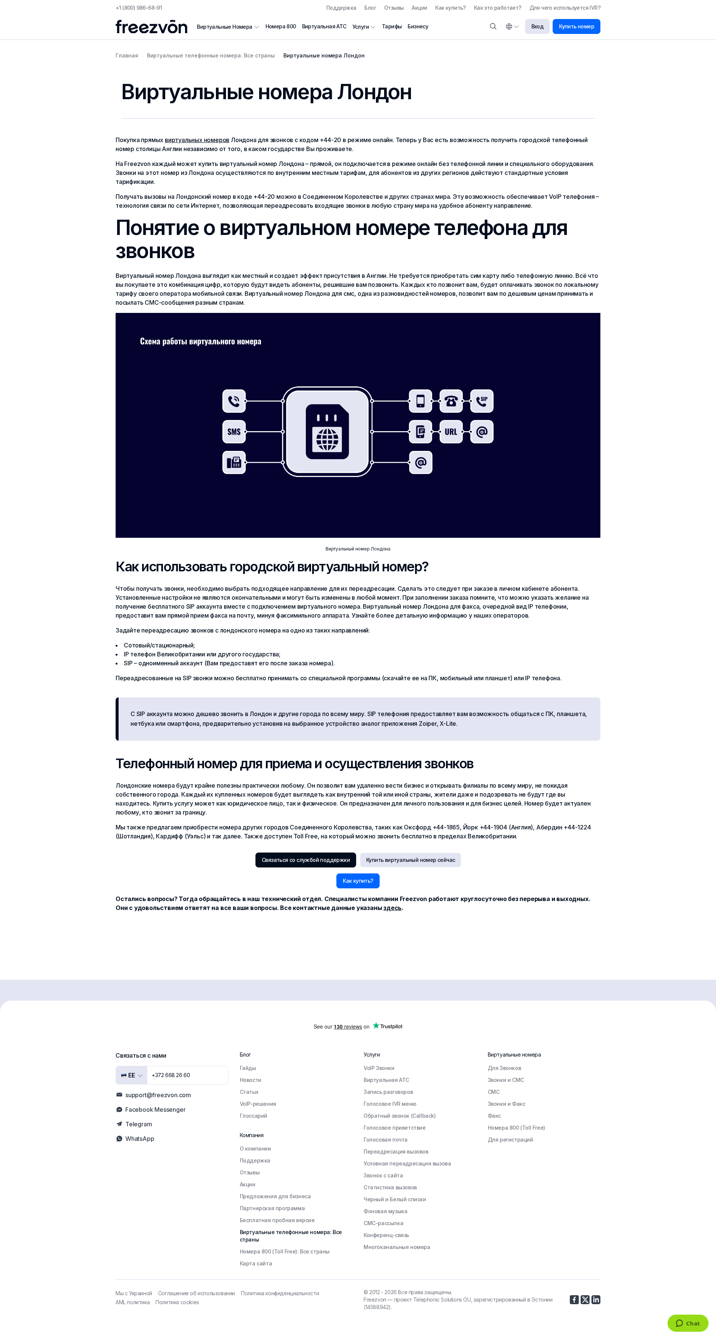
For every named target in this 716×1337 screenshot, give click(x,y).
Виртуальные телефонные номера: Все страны (291, 1236)
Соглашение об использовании (196, 1293)
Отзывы (393, 7)
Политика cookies (177, 1302)
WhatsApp (139, 1138)
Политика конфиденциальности (280, 1293)
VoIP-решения (258, 1104)
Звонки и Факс (506, 1104)
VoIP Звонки (379, 1068)
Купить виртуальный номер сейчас (410, 860)
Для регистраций (510, 1139)
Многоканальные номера (397, 1247)
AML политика (133, 1302)
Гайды (248, 1068)
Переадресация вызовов (396, 1151)
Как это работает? (497, 7)
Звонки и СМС (506, 1080)
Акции (419, 7)
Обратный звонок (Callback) (400, 1115)
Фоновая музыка (385, 1211)
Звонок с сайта (383, 1175)
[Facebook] (574, 1299)
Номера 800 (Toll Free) (516, 1127)
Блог (370, 7)
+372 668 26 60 (171, 1075)
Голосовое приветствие (395, 1127)
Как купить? (450, 7)
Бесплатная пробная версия (277, 1220)
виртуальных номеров (197, 140)
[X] (585, 1299)
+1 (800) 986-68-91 (139, 7)
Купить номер (576, 26)
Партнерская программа (272, 1208)
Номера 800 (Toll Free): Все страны (285, 1251)
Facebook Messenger (155, 1109)
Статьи (249, 1092)
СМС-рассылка (383, 1223)
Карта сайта (256, 1263)
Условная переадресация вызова (407, 1163)
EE (131, 1075)
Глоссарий (253, 1115)
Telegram (138, 1124)
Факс (494, 1115)
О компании (255, 1148)
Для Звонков (504, 1068)
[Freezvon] (154, 27)
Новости (250, 1080)
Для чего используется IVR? (565, 7)
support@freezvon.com (158, 1095)
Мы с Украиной (134, 1293)
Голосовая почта (386, 1139)
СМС (494, 1092)
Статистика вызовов (390, 1187)
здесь (392, 907)
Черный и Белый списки (395, 1199)
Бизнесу (418, 26)
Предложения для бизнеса (275, 1196)
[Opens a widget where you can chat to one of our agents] (688, 1324)
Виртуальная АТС (324, 26)
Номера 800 (281, 26)
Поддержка (341, 7)
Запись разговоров (388, 1092)
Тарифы (392, 26)
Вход (537, 26)
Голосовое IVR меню (390, 1104)
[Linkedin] (595, 1299)
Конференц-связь (386, 1235)
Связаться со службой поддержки (306, 860)
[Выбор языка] (512, 26)
